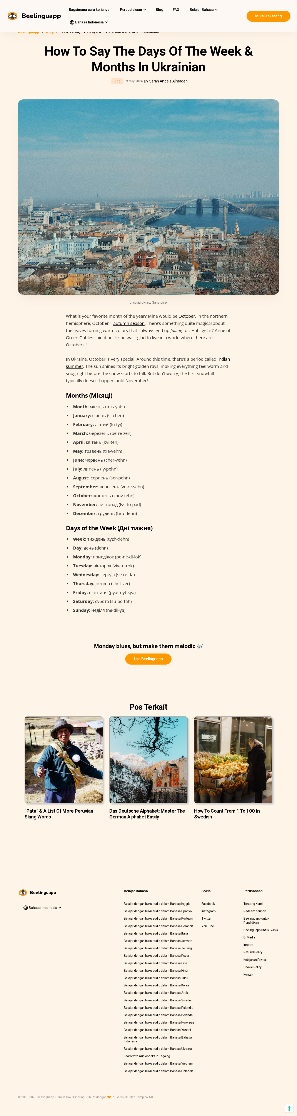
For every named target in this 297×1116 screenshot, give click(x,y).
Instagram (209, 911)
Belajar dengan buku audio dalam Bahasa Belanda (158, 1015)
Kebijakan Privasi (255, 959)
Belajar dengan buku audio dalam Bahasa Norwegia (159, 1022)
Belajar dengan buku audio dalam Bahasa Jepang (158, 948)
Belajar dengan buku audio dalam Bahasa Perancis (158, 926)
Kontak (248, 974)
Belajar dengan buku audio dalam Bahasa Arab (156, 992)
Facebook (208, 903)
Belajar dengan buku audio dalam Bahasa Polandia (158, 1007)
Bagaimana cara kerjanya (89, 10)
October (187, 316)
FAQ (176, 10)
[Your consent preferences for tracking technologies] (289, 1108)
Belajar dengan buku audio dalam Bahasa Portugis (158, 918)
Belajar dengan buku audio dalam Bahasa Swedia (158, 1000)
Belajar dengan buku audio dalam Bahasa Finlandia (159, 1071)
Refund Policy (253, 952)
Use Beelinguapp (148, 659)
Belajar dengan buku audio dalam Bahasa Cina (155, 963)
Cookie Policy (253, 967)
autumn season (129, 323)
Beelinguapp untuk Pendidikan (256, 920)
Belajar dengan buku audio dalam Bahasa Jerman (158, 941)
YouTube (208, 926)
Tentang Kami (253, 903)
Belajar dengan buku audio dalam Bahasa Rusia (156, 955)
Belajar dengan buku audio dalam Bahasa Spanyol (158, 911)
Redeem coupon (255, 911)
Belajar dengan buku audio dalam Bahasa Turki (156, 978)
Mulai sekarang (268, 16)
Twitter (207, 918)
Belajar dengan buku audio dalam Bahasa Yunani (157, 1030)
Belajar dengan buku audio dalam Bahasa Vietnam (158, 1063)
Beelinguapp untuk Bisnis (261, 930)
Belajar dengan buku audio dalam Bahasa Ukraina (158, 1048)
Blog (159, 10)
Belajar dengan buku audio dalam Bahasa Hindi (156, 970)
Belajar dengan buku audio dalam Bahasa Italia (156, 933)
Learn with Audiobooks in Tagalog (147, 1056)
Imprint (248, 944)
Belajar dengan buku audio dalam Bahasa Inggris (157, 903)
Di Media (249, 937)
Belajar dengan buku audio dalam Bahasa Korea (156, 985)
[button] (132, 10)
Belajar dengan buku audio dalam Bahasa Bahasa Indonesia (158, 1039)
